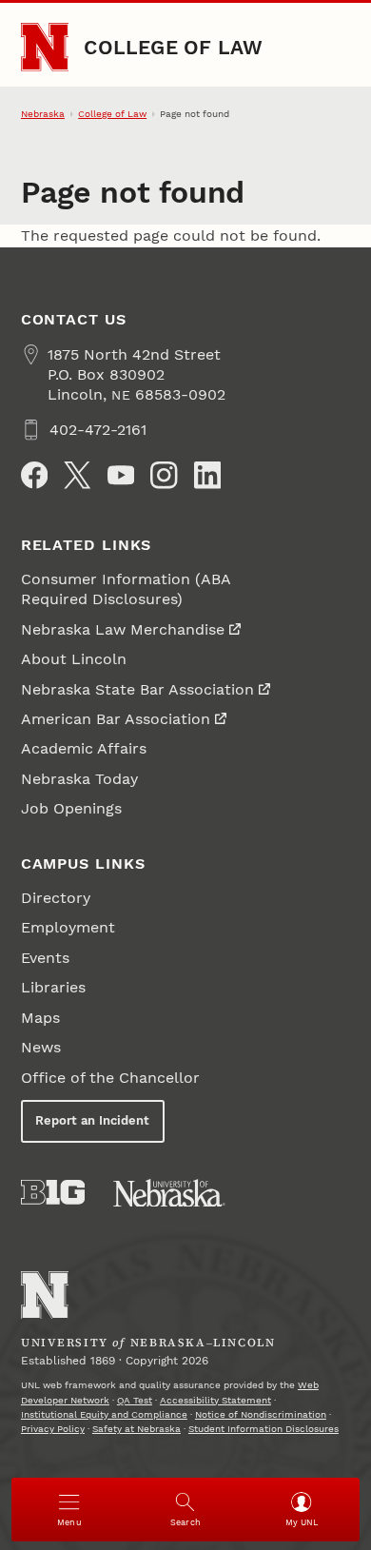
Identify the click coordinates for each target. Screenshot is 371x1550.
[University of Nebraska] (169, 1193)
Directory (55, 898)
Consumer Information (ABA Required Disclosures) (126, 589)
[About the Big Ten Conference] (53, 1192)
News (41, 1047)
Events (45, 958)
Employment (68, 927)
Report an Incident (92, 1120)
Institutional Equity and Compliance (104, 1414)
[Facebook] (34, 474)
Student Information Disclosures (263, 1428)
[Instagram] (163, 474)
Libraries (53, 987)
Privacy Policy (53, 1428)
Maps (40, 1018)
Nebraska (43, 113)
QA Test (134, 1400)
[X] (77, 474)
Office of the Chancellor (110, 1078)
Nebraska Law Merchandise (123, 629)
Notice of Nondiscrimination (260, 1414)
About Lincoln (74, 659)
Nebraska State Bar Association (137, 689)
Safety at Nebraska (136, 1428)
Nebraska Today (79, 779)
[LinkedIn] (207, 474)
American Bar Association (115, 719)
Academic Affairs (83, 748)
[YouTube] (120, 474)
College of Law (173, 47)
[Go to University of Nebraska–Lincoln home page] (45, 47)
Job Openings (71, 808)
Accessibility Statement (215, 1400)
